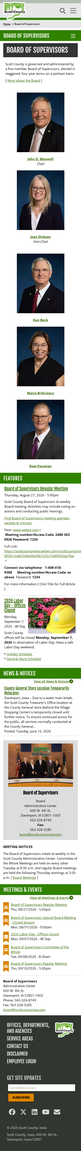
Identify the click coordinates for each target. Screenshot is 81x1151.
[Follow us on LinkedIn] (34, 1113)
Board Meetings (24, 877)
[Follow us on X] (23, 1113)
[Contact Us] (57, 1113)
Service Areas (20, 1039)
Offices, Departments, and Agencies (28, 1028)
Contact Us (17, 1046)
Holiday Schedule (19, 654)
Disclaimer (17, 1054)
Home (7, 24)
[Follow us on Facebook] (12, 1113)
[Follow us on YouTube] (46, 1113)
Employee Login (21, 1061)
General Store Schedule (23, 659)
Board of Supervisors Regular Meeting (36, 488)
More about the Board (23, 80)
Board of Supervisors (26, 36)
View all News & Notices (51, 681)
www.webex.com (26, 530)
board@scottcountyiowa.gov (40, 834)
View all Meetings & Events (49, 898)
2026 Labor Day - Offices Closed (15, 605)
